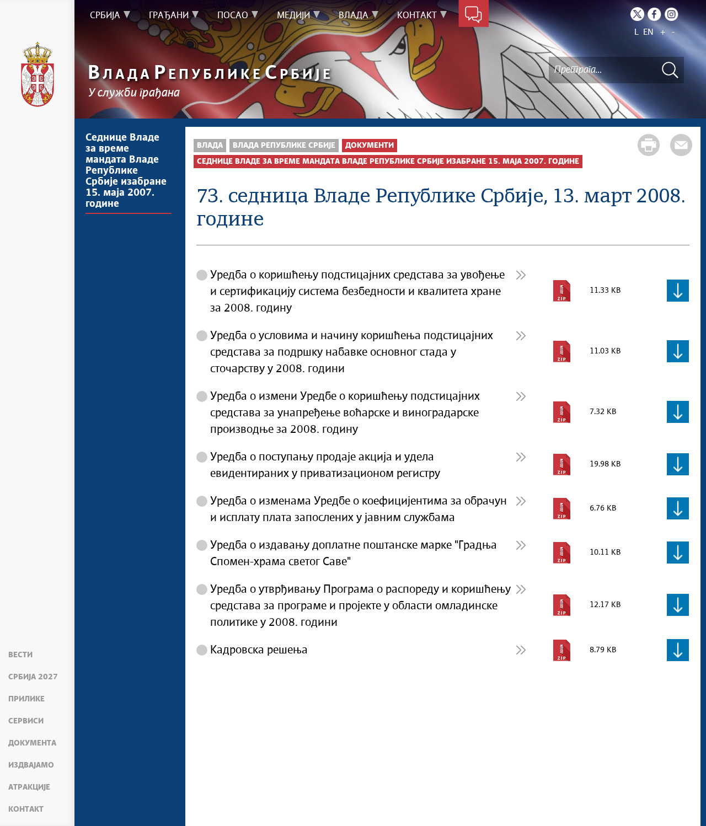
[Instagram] (671, 14)
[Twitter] (637, 14)
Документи (369, 145)
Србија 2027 (33, 677)
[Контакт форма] (473, 15)
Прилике (26, 699)
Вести (20, 655)
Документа (32, 743)
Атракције (29, 787)
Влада (210, 145)
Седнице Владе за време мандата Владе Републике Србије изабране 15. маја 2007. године (126, 171)
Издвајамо (31, 765)
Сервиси (26, 721)
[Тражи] (670, 70)
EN (648, 32)
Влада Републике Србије (284, 145)
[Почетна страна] (37, 74)
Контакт (26, 809)
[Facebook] (654, 14)
